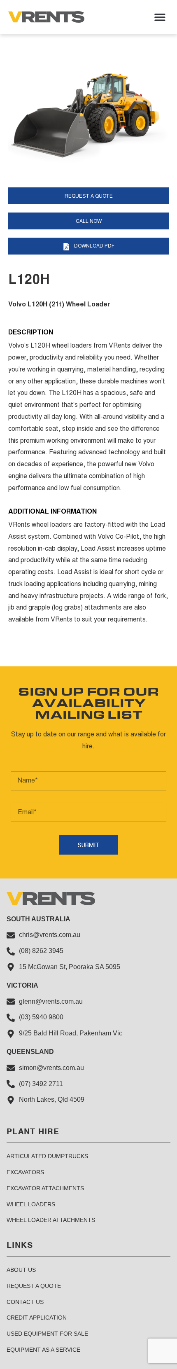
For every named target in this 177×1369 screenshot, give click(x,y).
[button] (160, 17)
